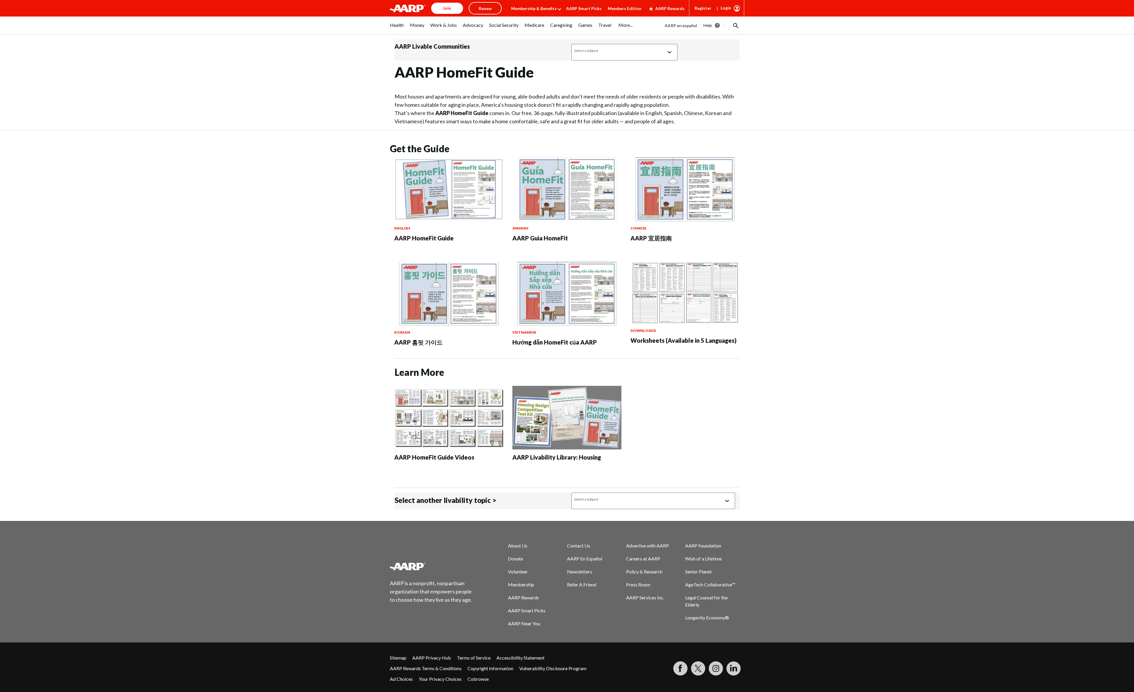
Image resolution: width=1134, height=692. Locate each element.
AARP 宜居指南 (651, 238)
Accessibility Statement (520, 657)
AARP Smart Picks (584, 8)
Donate (515, 558)
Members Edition (624, 8)
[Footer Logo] (431, 566)
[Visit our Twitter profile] (698, 668)
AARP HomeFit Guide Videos (434, 457)
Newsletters (579, 571)
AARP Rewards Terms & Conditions (426, 668)
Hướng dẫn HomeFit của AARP (554, 342)
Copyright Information (490, 668)
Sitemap (398, 657)
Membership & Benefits (534, 8)
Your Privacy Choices (440, 679)
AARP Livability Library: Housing (556, 457)
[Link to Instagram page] (716, 668)
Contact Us (578, 545)
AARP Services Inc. (645, 597)
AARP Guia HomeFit (540, 238)
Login (726, 7)
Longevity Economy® (707, 617)
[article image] (449, 219)
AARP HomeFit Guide (424, 238)
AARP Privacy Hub (431, 657)
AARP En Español (584, 558)
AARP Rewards (670, 8)
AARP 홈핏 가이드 (418, 342)
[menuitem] (397, 28)
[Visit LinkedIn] (733, 668)
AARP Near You (524, 623)
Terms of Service (474, 657)
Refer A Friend (581, 584)
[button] (735, 25)
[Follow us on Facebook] (680, 668)
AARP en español (681, 25)
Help (707, 25)
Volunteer (518, 571)
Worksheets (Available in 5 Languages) (683, 340)
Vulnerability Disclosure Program (552, 668)
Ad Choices (401, 679)
